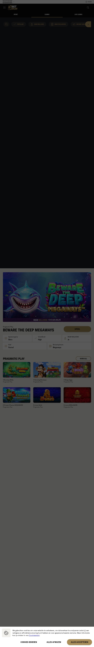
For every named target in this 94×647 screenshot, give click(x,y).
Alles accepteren (79, 642)
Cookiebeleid (34, 635)
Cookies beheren (29, 642)
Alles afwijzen (54, 642)
